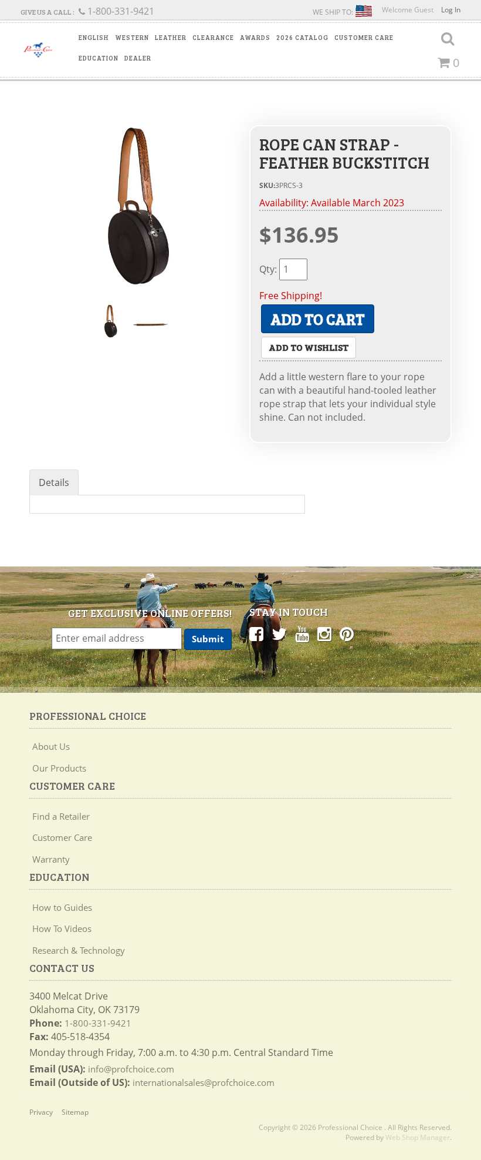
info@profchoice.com (131, 1069)
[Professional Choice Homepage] (38, 50)
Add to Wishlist (308, 347)
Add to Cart (317, 319)
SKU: (267, 185)
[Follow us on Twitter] (279, 633)
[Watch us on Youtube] (302, 633)
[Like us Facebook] (256, 633)
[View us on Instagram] (324, 633)
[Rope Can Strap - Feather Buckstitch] (130, 204)
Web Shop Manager (417, 1137)
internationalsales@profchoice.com (204, 1082)
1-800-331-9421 (98, 1023)
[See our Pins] (347, 633)
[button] (94, 37)
